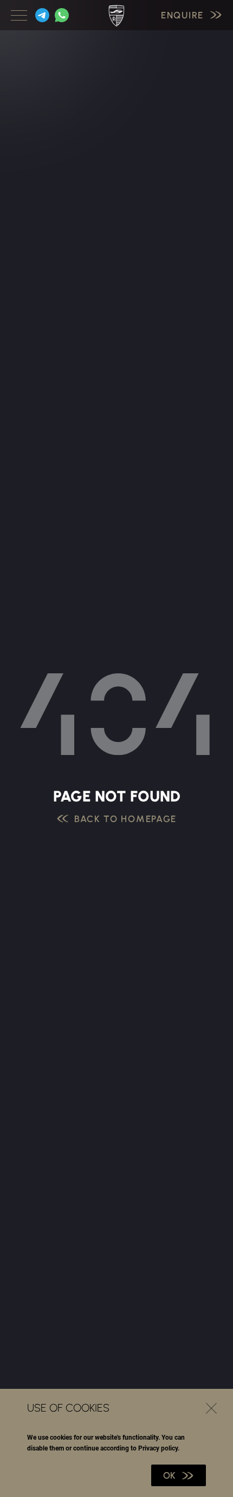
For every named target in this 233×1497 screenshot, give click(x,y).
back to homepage (125, 819)
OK (169, 1475)
